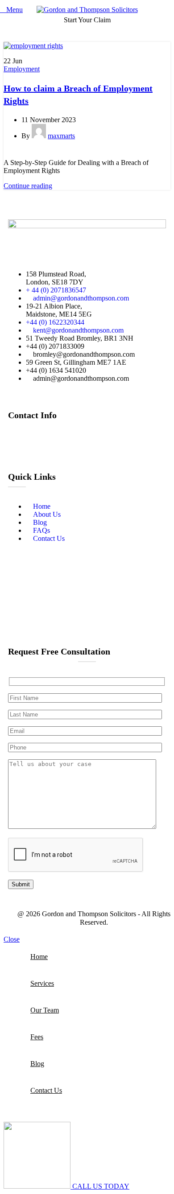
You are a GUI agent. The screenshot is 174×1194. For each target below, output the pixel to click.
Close (12, 939)
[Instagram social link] (40, 440)
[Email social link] (29, 153)
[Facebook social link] (9, 153)
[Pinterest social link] (39, 153)
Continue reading (28, 185)
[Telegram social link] (60, 153)
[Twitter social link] (19, 153)
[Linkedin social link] (50, 153)
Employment (22, 69)
